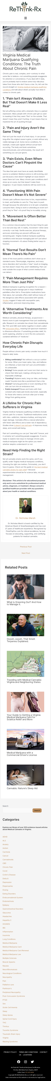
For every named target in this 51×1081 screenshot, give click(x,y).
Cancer (5, 856)
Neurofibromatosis (10, 969)
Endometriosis (8, 901)
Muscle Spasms (9, 962)
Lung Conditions (9, 939)
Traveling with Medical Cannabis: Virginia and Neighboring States (24, 680)
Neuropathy (7, 977)
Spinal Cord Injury (10, 1019)
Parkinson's (7, 988)
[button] (25, 18)
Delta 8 (5, 879)
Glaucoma (7, 913)
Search (5, 806)
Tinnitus (6, 1026)
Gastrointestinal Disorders (13, 909)
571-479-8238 (29, 1072)
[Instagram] (25, 1062)
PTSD (5, 1000)
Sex (4, 1004)
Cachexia (6, 852)
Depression (7, 882)
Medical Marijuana (10, 943)
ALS (4, 841)
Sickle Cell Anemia (10, 1007)
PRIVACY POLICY (10, 1052)
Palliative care (8, 985)
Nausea (6, 966)
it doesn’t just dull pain (23, 425)
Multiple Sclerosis (9, 958)
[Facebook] (19, 1062)
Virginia (5, 1038)
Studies (6, 300)
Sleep (5, 1011)
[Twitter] (32, 1062)
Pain (4, 981)
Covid (5, 871)
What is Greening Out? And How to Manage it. (24, 603)
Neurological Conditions (12, 973)
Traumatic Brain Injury (11, 1034)
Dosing (5, 890)
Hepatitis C (7, 920)
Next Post (26, 553)
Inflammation (8, 932)
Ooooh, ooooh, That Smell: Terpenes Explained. (21, 640)
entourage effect (12, 329)
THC (4, 1023)
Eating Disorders (9, 894)
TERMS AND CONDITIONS (28, 1052)
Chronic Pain (8, 867)
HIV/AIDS (6, 924)
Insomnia (6, 935)
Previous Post (26, 547)
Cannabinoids (8, 860)
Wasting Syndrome (10, 1042)
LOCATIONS (27, 1055)
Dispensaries (8, 886)
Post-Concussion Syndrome (14, 996)
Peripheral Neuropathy (12, 992)
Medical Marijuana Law (12, 954)
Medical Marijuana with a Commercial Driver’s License (22, 753)
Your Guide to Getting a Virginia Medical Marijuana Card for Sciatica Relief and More (23, 717)
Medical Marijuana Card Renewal (16, 950)
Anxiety (6, 844)
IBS (4, 928)
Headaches (7, 916)
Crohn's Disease (9, 875)
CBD (4, 863)
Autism (5, 848)
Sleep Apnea (8, 1015)
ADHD (5, 837)
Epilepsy (6, 905)
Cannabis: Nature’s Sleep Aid (22, 788)
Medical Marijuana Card (12, 947)
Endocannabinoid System (13, 898)
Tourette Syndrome (10, 1030)
